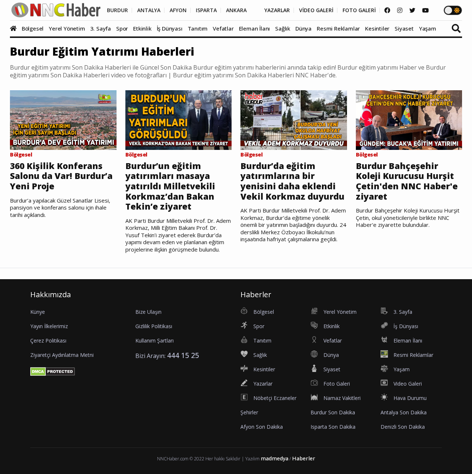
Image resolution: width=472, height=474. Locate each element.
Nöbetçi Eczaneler (274, 397)
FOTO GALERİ (359, 10)
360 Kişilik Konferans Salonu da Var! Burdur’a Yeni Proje (61, 176)
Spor (122, 28)
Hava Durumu (410, 397)
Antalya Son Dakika (404, 412)
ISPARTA (206, 10)
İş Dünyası (170, 28)
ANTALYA (148, 10)
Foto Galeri (336, 383)
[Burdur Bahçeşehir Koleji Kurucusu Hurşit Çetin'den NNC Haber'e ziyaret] (409, 119)
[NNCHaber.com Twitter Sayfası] (412, 10)
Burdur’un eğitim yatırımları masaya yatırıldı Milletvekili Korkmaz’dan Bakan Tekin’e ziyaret (170, 186)
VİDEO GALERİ (316, 10)
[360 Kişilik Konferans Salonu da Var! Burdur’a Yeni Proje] (63, 119)
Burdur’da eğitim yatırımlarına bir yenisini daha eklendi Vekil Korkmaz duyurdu (292, 181)
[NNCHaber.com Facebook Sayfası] (387, 10)
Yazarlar (263, 383)
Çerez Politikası (48, 340)
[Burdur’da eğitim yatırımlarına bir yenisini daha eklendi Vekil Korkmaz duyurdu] (293, 119)
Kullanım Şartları (154, 340)
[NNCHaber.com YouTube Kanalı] (425, 10)
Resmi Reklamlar (338, 28)
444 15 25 (183, 355)
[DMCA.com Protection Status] (52, 371)
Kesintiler (377, 28)
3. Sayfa (100, 28)
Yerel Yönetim (67, 28)
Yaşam (427, 28)
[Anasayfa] (15, 28)
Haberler (303, 458)
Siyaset (404, 28)
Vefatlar (223, 28)
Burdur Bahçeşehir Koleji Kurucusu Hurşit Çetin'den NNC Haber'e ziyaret (407, 181)
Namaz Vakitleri (342, 397)
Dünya (303, 28)
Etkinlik (142, 28)
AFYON (178, 10)
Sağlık (282, 28)
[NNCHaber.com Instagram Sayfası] (399, 10)
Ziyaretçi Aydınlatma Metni (62, 354)
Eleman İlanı (254, 28)
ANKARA (236, 10)
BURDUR (117, 10)
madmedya (274, 458)
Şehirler (249, 412)
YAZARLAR (277, 10)
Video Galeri (407, 383)
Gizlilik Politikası (153, 326)
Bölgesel (33, 28)
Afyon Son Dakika (261, 426)
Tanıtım (198, 28)
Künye (37, 311)
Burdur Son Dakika (332, 412)
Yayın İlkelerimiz (49, 326)
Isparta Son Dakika (332, 426)
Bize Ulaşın (148, 311)
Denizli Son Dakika (403, 426)
